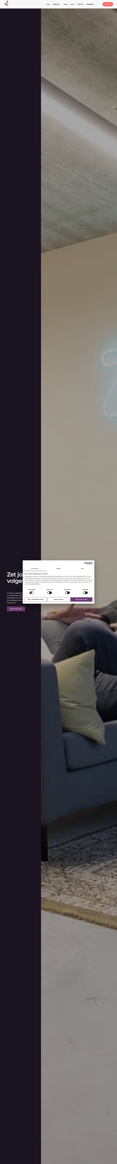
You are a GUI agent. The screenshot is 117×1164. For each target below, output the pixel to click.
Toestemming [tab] (34, 568)
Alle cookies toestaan (81, 599)
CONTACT (108, 4)
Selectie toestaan (58, 599)
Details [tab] (58, 568)
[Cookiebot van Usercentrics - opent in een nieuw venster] (86, 563)
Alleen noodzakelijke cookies (36, 599)
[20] (6, 4)
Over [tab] (82, 568)
